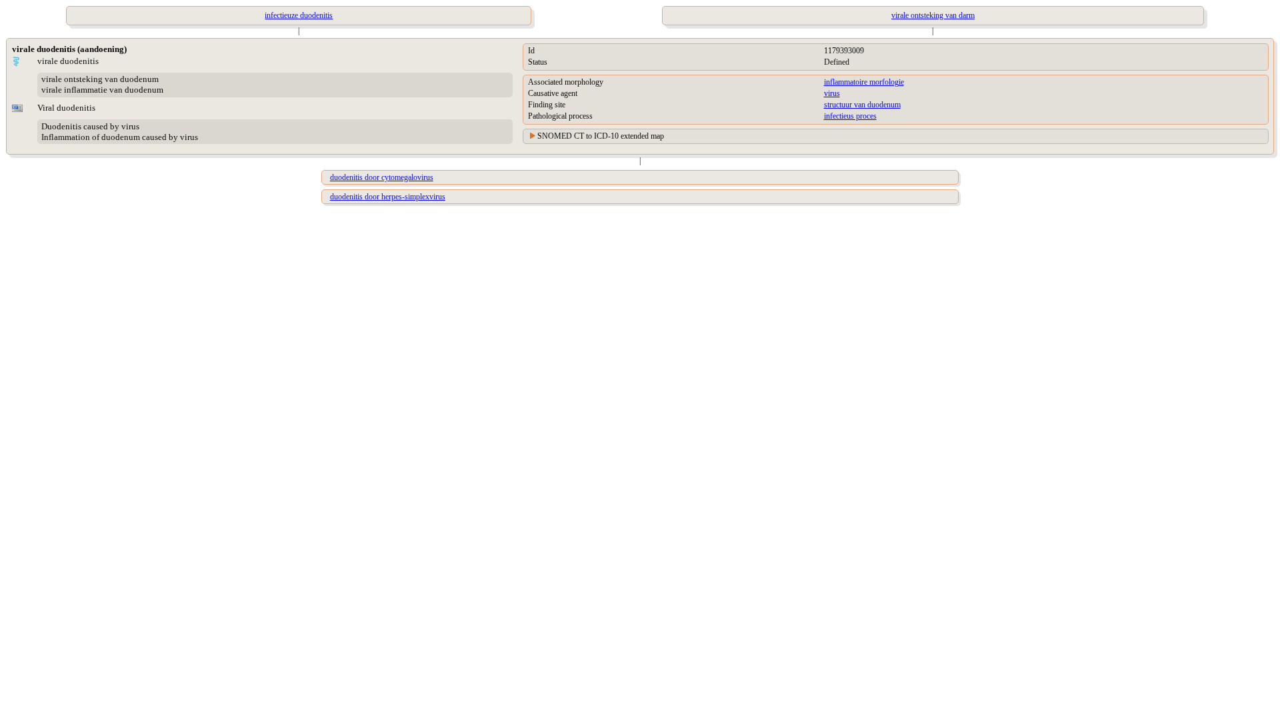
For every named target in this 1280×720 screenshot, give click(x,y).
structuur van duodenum (862, 104)
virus (832, 93)
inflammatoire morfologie (864, 82)
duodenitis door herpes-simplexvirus (387, 196)
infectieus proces (850, 116)
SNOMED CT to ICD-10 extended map (600, 136)
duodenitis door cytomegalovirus (381, 177)
